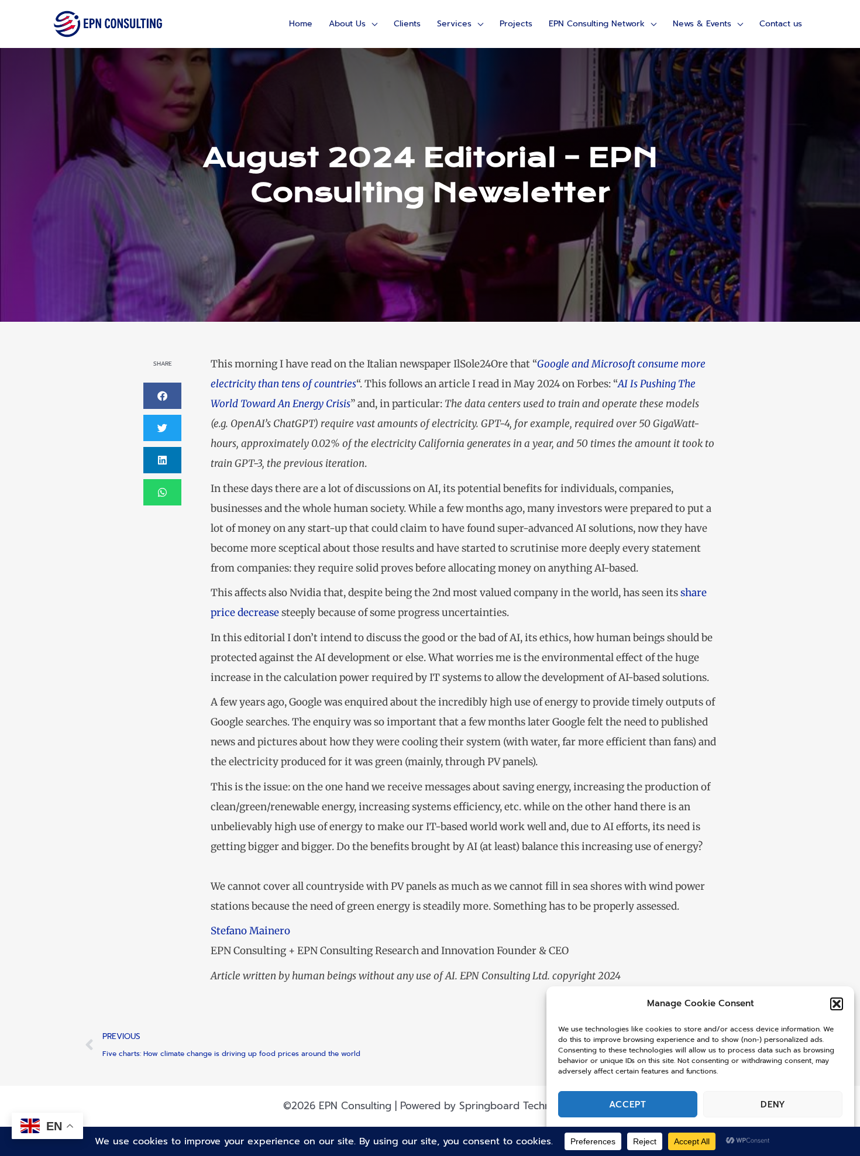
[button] (836, 1004)
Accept (627, 1104)
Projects (516, 24)
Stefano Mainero (250, 930)
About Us (347, 24)
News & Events (702, 24)
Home (300, 24)
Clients (407, 24)
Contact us (780, 24)
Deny (773, 1104)
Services (454, 24)
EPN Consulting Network (597, 24)
